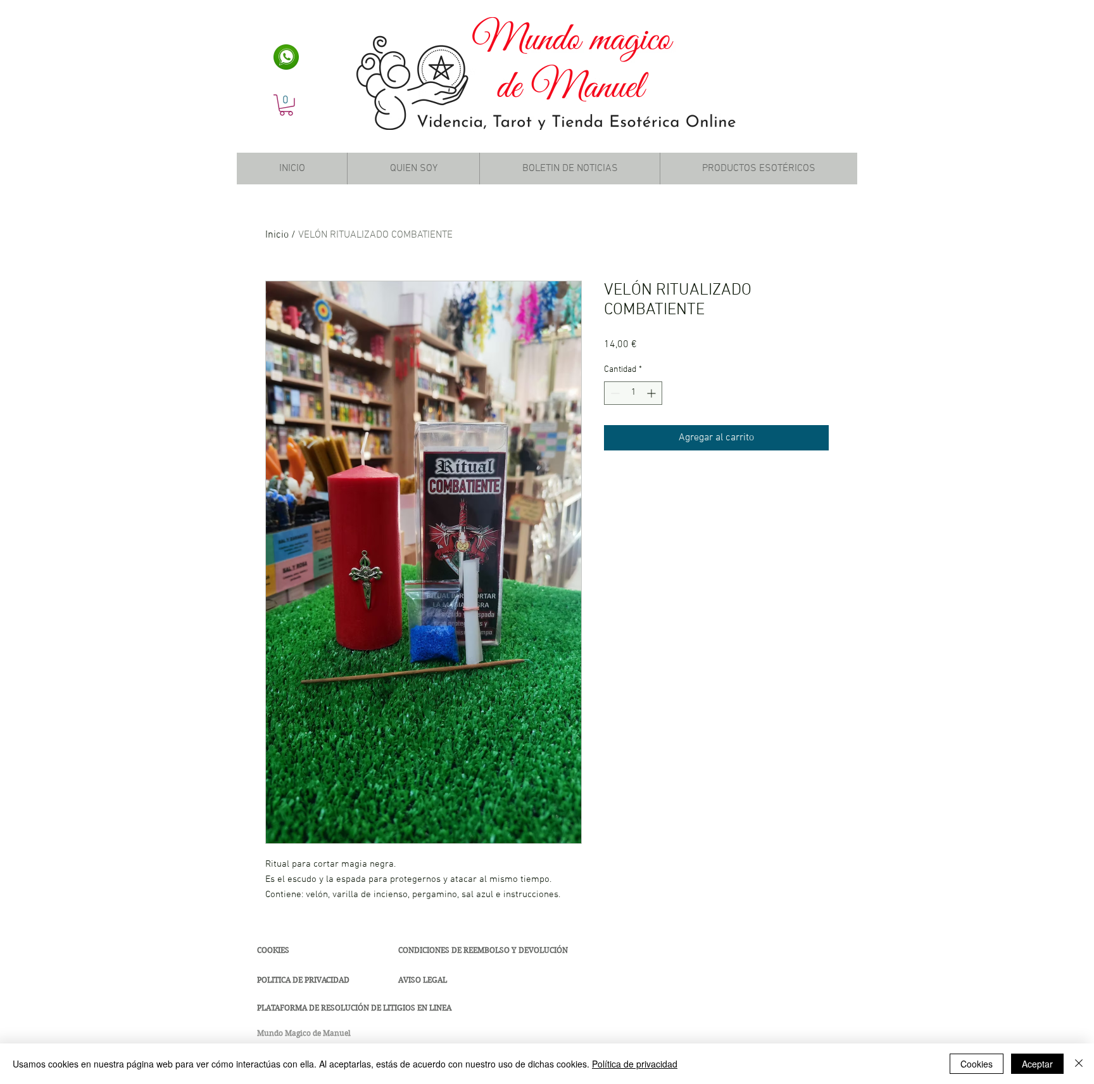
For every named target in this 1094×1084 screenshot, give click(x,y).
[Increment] (652, 393)
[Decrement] (614, 393)
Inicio (277, 235)
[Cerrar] (1078, 1064)
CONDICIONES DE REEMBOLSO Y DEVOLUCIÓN (483, 950)
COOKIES (273, 950)
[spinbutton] (633, 393)
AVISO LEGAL (422, 980)
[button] (286, 105)
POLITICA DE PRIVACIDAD (303, 980)
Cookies (976, 1063)
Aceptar (1037, 1063)
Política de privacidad (634, 1063)
